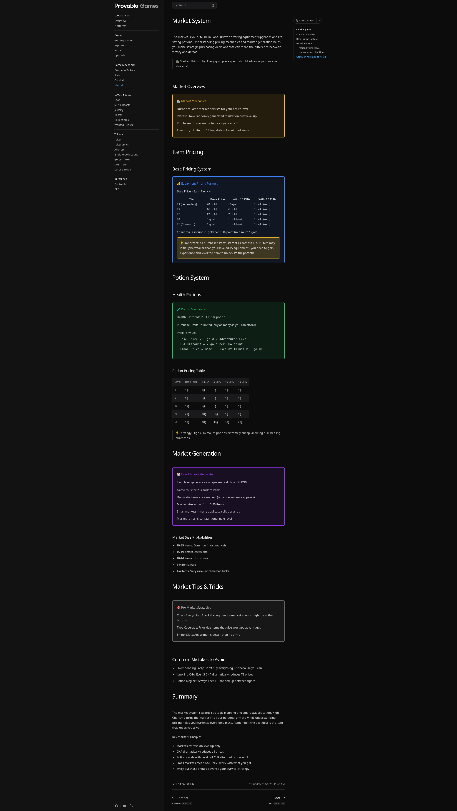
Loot (117, 100)
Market (118, 85)
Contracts (120, 184)
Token (118, 139)
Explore (119, 45)
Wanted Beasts (123, 125)
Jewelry (118, 110)
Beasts (118, 115)
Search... (183, 5)
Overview (120, 20)
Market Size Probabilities (311, 52)
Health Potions (304, 43)
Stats (117, 75)
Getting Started (124, 40)
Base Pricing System (307, 39)
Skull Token (121, 164)
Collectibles (121, 120)
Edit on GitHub (185, 784)
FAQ (116, 189)
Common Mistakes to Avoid (311, 56)
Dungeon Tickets (124, 70)
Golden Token (122, 159)
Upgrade (119, 55)
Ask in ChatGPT (306, 20)
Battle (118, 50)
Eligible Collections (126, 154)
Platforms (120, 25)
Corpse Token (122, 169)
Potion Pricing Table (309, 47)
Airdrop (119, 149)
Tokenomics (121, 144)
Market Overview (305, 34)
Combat (119, 80)
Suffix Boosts (122, 105)
